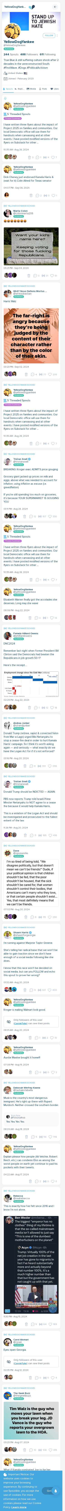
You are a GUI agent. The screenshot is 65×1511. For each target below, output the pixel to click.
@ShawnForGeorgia (24, 935)
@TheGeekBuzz (22, 1395)
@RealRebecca (21, 1198)
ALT (7, 1311)
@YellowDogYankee (14, 45)
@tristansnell (20, 461)
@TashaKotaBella (23, 1090)
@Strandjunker (21, 725)
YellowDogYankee (15, 6)
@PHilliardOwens (22, 635)
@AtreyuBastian (22, 293)
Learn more (19, 1507)
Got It (50, 1491)
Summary (9, 49)
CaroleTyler (20, 1023)
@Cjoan (17, 1342)
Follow (49, 35)
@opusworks (20, 853)
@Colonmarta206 (23, 213)
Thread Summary (13, 118)
